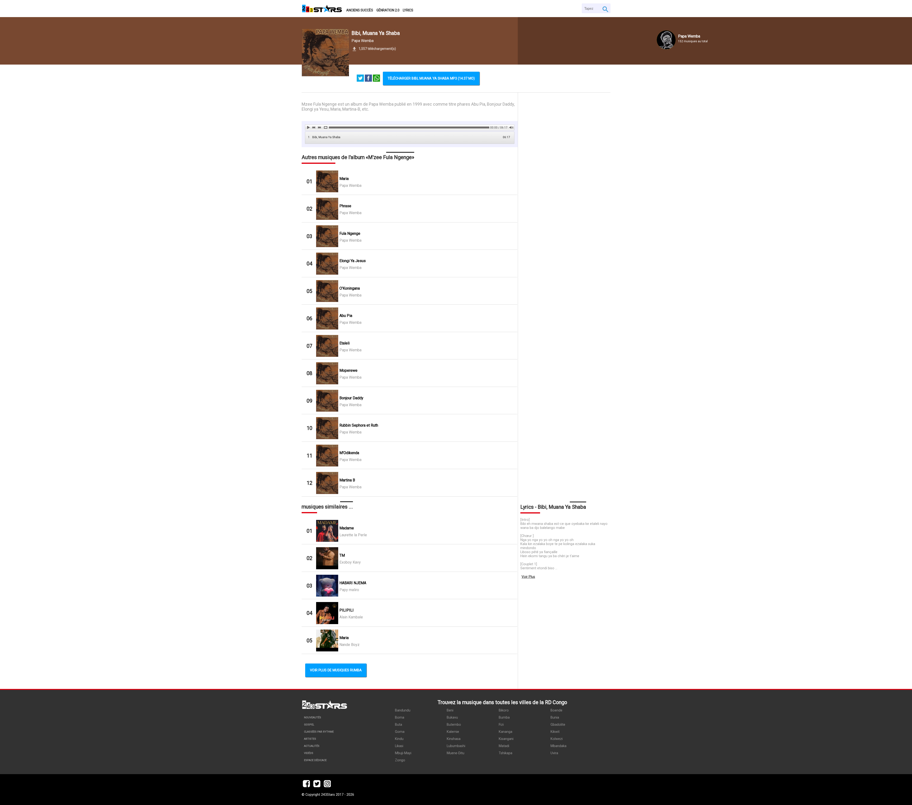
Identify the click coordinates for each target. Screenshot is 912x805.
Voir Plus (528, 577)
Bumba (504, 718)
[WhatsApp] (376, 79)
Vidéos (308, 753)
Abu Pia (345, 315)
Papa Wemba (363, 40)
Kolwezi (557, 739)
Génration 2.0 (387, 10)
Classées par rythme (319, 731)
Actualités (311, 746)
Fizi (501, 725)
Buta (398, 725)
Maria (344, 178)
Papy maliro (349, 590)
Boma (399, 718)
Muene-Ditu (455, 753)
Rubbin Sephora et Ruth (358, 425)
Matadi (504, 746)
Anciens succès (359, 10)
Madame (346, 528)
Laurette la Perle (353, 535)
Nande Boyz (349, 644)
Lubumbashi (456, 746)
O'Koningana (349, 288)
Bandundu (402, 710)
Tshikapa (505, 753)
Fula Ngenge (349, 233)
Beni (450, 710)
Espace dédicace (315, 760)
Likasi (399, 746)
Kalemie (453, 732)
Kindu (399, 739)
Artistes (310, 738)
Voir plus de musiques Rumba (336, 670)
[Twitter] (360, 79)
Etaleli (344, 343)
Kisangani (506, 739)
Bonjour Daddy (351, 398)
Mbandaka (558, 746)
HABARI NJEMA (352, 583)
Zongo (400, 760)
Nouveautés (312, 717)
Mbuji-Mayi (403, 753)
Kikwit (555, 732)
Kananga (505, 732)
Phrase (345, 206)
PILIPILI (346, 610)
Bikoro (504, 710)
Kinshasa (454, 739)
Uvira (554, 753)
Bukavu (452, 718)
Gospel (309, 724)
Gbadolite (558, 725)
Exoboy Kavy (350, 562)
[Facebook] (368, 79)
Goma (399, 732)
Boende (556, 710)
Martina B (347, 480)
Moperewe (348, 370)
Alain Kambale (351, 617)
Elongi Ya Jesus (352, 261)
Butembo (454, 725)
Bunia (555, 718)
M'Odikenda (349, 453)
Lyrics (408, 10)
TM (342, 555)
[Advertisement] (564, 296)
